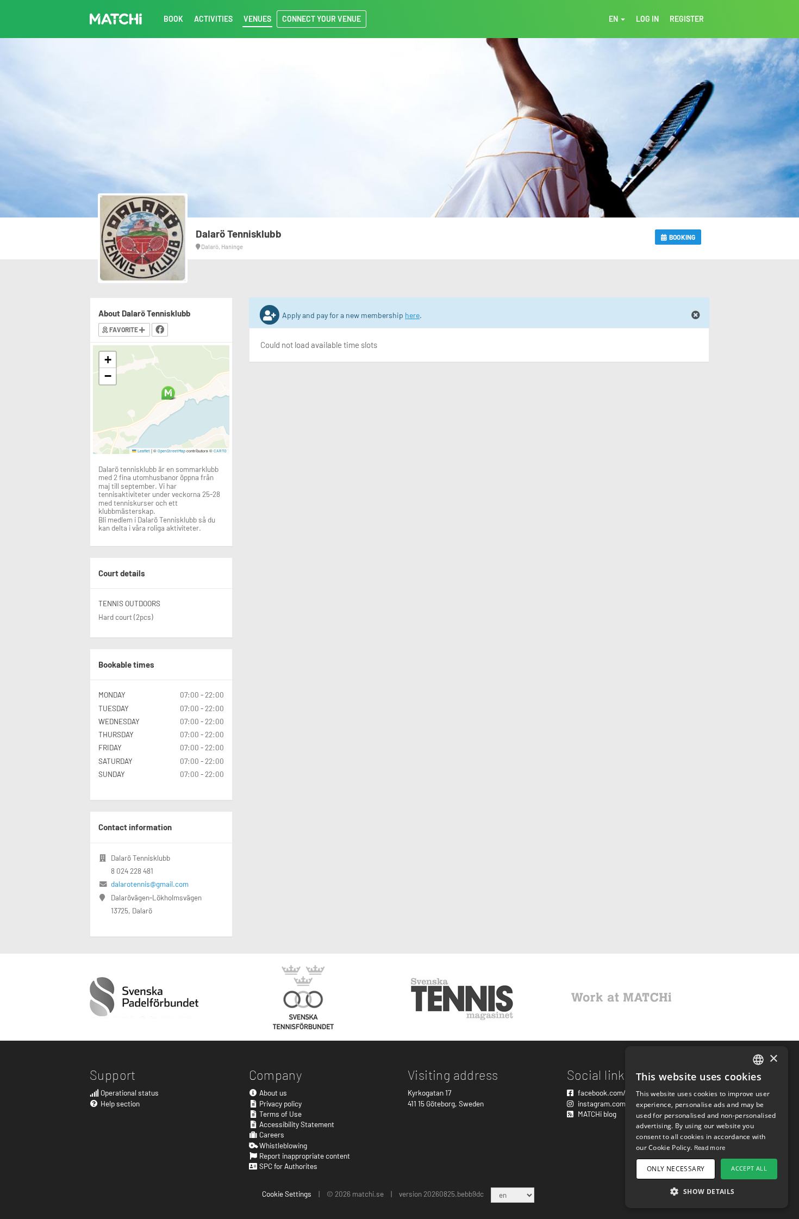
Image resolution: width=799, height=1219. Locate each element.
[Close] (695, 315)
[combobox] (758, 1059)
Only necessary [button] (676, 1168)
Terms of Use (280, 1113)
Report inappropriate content (304, 1155)
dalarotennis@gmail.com (150, 883)
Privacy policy (280, 1103)
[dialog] (706, 1127)
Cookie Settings (286, 1193)
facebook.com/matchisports (622, 1092)
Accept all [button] (749, 1168)
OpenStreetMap (171, 450)
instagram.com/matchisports (623, 1103)
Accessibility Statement (296, 1124)
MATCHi (116, 19)
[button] (168, 393)
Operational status (129, 1092)
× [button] (773, 1059)
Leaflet (143, 450)
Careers (271, 1134)
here (412, 315)
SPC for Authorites (287, 1166)
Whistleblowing (282, 1145)
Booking (681, 237)
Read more (710, 1147)
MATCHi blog (596, 1113)
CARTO (220, 450)
